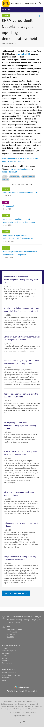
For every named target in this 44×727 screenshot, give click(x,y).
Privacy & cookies (14, 712)
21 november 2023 (23, 54)
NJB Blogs (10, 637)
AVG (23, 712)
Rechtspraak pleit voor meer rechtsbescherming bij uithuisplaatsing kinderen (20, 425)
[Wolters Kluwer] (22, 687)
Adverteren (5, 661)
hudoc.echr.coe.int (9, 172)
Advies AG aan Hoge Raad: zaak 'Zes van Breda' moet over (20, 493)
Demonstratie (14, 177)
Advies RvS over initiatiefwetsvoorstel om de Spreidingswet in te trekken (22, 338)
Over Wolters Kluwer (9, 673)
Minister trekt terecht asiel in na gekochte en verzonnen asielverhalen (21, 453)
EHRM (5, 177)
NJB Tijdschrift (12, 632)
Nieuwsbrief (6, 653)
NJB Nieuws (11, 634)
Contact (4, 656)
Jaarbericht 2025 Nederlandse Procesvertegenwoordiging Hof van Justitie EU (21, 280)
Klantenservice (7, 663)
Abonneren (5, 658)
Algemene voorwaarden (22, 716)
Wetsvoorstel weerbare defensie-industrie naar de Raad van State (21, 395)
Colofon (4, 648)
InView (4, 680)
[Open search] (40, 3)
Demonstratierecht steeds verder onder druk (21, 193)
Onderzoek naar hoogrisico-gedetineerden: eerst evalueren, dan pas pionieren (21, 362)
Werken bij (5, 678)
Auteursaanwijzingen (9, 651)
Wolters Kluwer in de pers (11, 675)
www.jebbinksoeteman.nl (21, 169)
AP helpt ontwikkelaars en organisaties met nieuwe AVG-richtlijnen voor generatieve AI (21, 309)
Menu (7, 10)
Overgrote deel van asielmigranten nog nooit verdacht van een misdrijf (22, 558)
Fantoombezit (8, 206)
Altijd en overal (31, 712)
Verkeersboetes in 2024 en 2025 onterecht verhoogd (21, 524)
